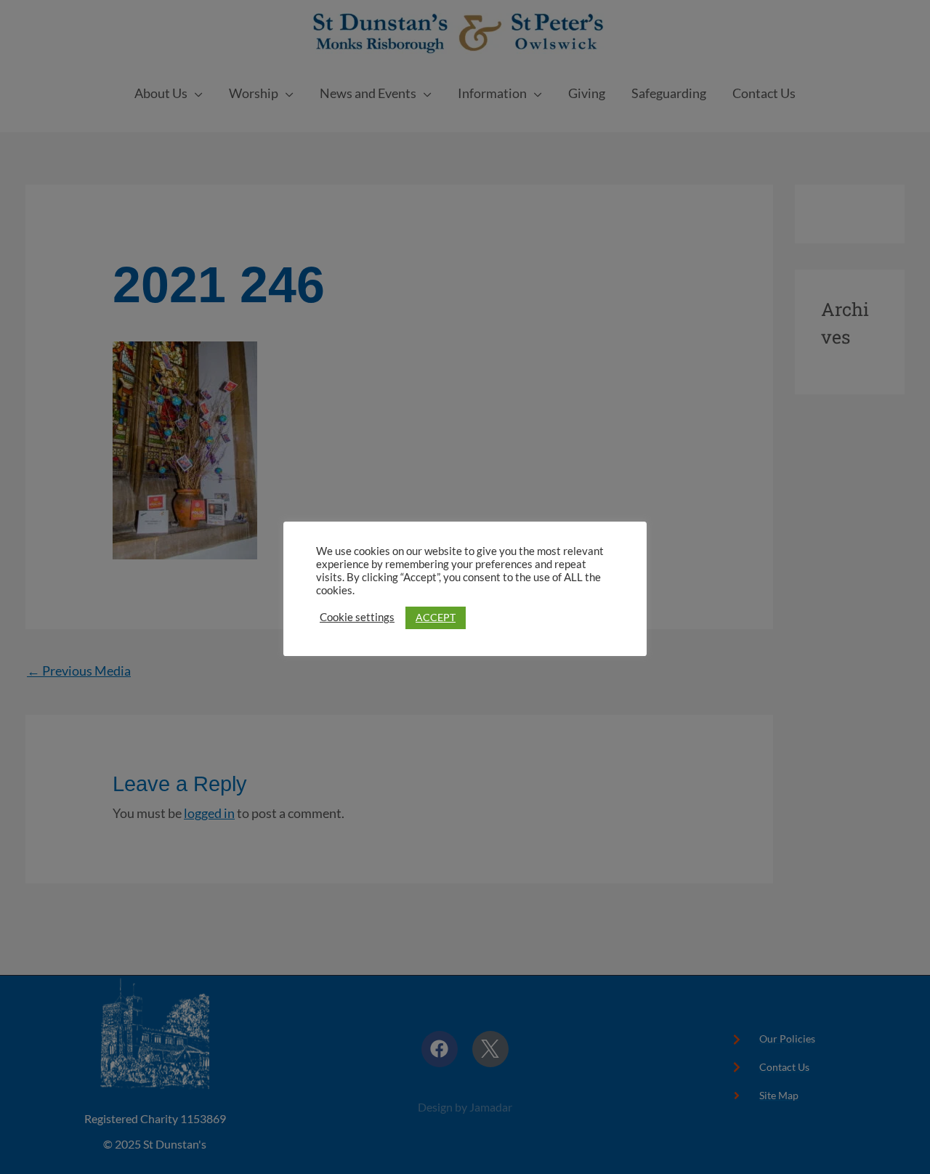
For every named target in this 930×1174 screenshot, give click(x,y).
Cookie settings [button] (357, 617)
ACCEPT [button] (436, 617)
